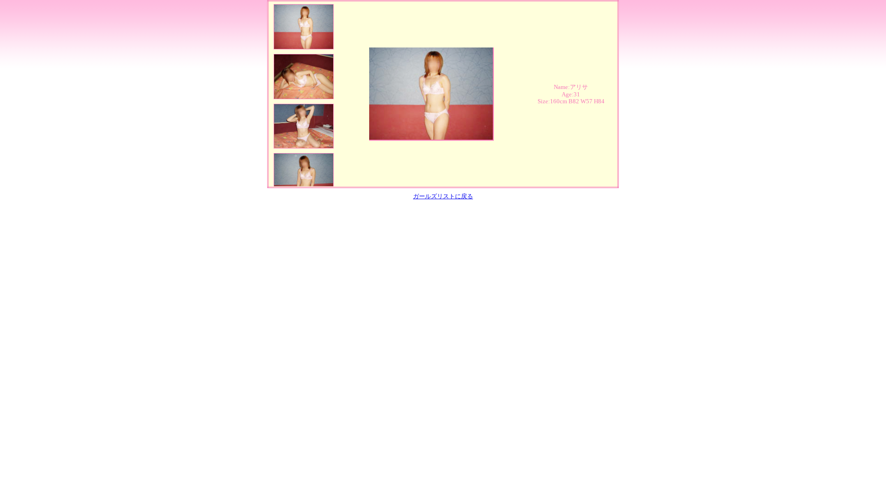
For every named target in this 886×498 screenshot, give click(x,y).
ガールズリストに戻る (443, 196)
